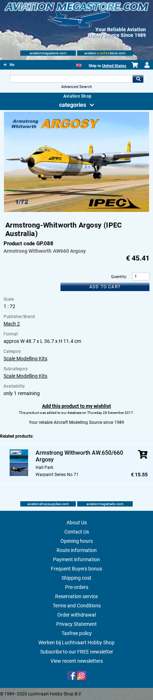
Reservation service (76, 596)
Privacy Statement (76, 624)
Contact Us (76, 532)
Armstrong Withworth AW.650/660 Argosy (79, 456)
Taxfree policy (77, 633)
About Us (77, 522)
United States (114, 66)
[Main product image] (76, 210)
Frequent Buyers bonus (76, 569)
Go (138, 79)
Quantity (118, 276)
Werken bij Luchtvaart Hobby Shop (76, 642)
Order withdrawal (76, 615)
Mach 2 (12, 324)
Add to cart (105, 286)
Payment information (76, 559)
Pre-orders (76, 587)
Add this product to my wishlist (76, 406)
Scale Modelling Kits (25, 358)
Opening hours (76, 541)
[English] (78, 64)
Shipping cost (76, 578)
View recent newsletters (77, 661)
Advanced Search (76, 86)
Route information (77, 550)
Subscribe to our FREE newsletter (76, 652)
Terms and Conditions (77, 605)
